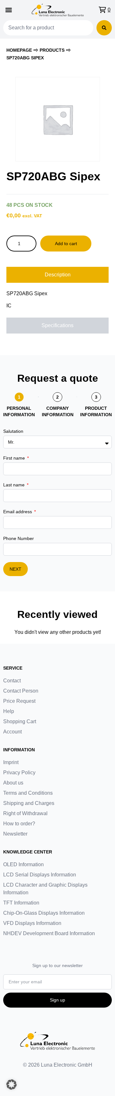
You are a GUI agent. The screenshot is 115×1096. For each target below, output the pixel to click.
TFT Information (21, 902)
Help (8, 711)
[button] (8, 10)
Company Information (57, 411)
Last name (14, 484)
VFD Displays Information (32, 923)
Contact (12, 680)
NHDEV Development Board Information (49, 933)
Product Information (96, 411)
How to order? (19, 823)
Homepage (19, 50)
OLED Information (23, 864)
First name (14, 458)
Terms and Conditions (28, 793)
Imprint (11, 762)
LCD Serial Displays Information (39, 874)
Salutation (13, 431)
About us (13, 782)
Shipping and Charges (28, 803)
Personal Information (19, 411)
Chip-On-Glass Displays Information (44, 913)
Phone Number (18, 538)
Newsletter (15, 834)
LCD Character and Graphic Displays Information (45, 888)
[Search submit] (104, 27)
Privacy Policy (19, 772)
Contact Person (20, 691)
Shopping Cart (19, 721)
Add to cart (66, 243)
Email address (18, 511)
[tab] (57, 275)
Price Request (19, 701)
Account (12, 731)
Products (52, 50)
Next (15, 569)
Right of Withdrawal (25, 813)
